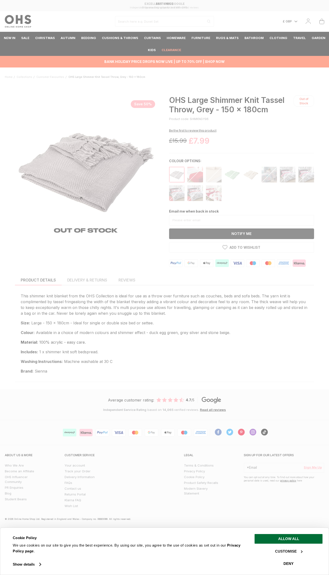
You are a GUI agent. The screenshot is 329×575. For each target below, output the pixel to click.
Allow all (288, 539)
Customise (286, 551)
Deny (288, 564)
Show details (24, 564)
